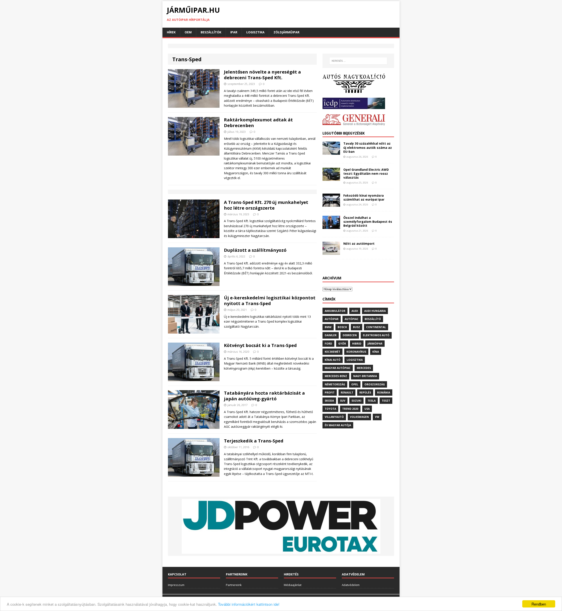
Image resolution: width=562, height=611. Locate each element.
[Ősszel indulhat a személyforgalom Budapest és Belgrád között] (331, 226)
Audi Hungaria (375, 311)
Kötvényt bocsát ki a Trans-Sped (260, 345)
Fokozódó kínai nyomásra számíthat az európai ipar (363, 197)
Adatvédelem (351, 585)
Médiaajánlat (292, 585)
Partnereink (234, 585)
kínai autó (332, 360)
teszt (386, 401)
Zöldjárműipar (286, 32)
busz (356, 327)
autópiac (351, 319)
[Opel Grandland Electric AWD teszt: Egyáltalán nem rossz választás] (331, 178)
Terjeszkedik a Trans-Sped (253, 441)
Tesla (371, 401)
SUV (342, 401)
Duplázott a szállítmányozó (255, 250)
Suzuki (356, 401)
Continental (376, 327)
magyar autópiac (338, 368)
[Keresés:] (358, 61)
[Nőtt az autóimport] (331, 252)
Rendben (538, 604)
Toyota (330, 409)
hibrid (356, 343)
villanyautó (334, 417)
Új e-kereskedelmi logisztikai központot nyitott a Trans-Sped (269, 300)
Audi (354, 311)
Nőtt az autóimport (359, 243)
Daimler (331, 335)
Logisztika (255, 32)
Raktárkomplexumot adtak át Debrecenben (258, 122)
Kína (375, 352)
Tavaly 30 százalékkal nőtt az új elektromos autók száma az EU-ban (367, 147)
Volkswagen (359, 417)
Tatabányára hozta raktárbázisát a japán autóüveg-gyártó (264, 396)
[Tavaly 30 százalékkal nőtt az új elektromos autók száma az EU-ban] (331, 152)
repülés (365, 392)
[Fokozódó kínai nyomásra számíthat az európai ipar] (331, 204)
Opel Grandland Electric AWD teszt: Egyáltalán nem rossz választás (366, 173)
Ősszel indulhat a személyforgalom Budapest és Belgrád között (367, 222)
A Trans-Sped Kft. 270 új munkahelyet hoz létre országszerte (266, 205)
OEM (188, 32)
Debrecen (350, 335)
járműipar (374, 343)
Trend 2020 (350, 409)
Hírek (171, 32)
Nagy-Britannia (365, 376)
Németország (335, 384)
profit (330, 392)
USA (367, 409)
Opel (354, 384)
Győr (342, 343)
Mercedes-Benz (336, 376)
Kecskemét (332, 352)
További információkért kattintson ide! (248, 604)
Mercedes (364, 368)
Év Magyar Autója (338, 425)
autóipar (332, 319)
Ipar (233, 32)
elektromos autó (376, 335)
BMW (328, 327)
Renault (347, 392)
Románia (383, 392)
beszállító (373, 319)
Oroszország (374, 384)
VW (377, 417)
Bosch (342, 327)
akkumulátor (335, 311)
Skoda (329, 401)
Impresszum (176, 585)
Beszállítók (211, 32)
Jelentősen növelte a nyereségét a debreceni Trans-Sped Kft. (262, 75)
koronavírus (356, 352)
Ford (328, 343)
